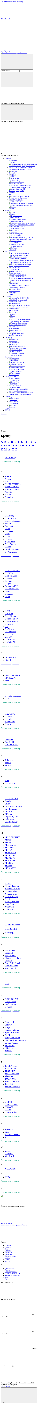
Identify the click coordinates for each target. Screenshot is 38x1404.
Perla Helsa (10, 955)
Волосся (8, 210)
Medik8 (8, 850)
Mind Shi (9, 863)
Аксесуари (8, 337)
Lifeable (8, 814)
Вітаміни (8, 296)
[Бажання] (19, 95)
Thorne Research (12, 1086)
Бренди (7, 409)
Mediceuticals (11, 845)
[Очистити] (17, 79)
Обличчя (8, 158)
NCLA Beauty (11, 896)
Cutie (7, 596)
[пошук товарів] (17, 62)
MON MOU (10, 868)
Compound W (11, 586)
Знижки (7, 410)
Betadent (9, 526)
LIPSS (8, 803)
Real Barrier (10, 1004)
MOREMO (10, 858)
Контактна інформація (12, 1275)
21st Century (10, 457)
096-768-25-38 (5, 19)
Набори (7, 396)
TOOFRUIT (10, 1079)
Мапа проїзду (5, 1386)
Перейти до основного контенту (12, 1)
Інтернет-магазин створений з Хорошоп (14, 1225)
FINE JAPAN (11, 678)
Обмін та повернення (12, 1273)
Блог (6, 1277)
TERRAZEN (10, 1071)
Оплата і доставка (11, 1272)
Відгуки (7, 1279)
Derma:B (9, 624)
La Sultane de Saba (13, 806)
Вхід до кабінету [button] (10, 1268)
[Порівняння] (17, 112)
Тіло (6, 251)
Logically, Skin (12, 816)
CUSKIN (9, 573)
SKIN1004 (9, 1045)
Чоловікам (8, 357)
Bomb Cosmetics (12, 549)
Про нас (7, 1270)
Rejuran (8, 1007)
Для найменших (10, 376)
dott (6, 626)
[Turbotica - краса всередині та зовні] (11, 1204)
